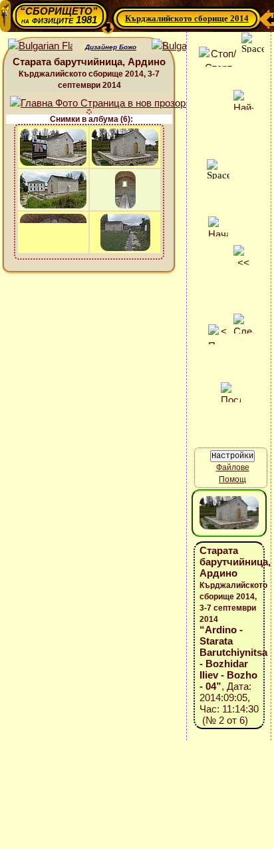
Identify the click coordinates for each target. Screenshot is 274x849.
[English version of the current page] (40, 46)
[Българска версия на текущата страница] (183, 46)
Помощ (232, 479)
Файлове (232, 467)
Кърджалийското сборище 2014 (187, 18)
